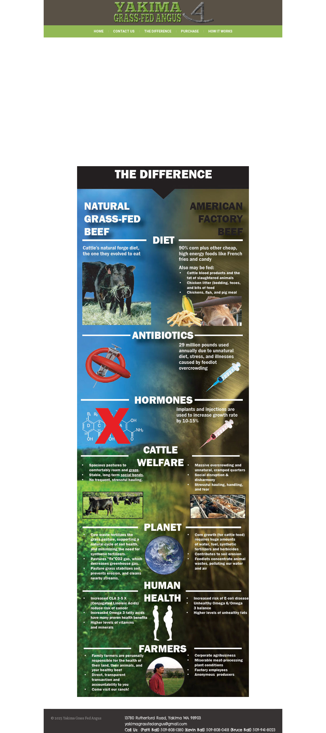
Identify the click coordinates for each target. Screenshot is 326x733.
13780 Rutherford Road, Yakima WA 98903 (163, 718)
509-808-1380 (172, 730)
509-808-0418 (217, 730)
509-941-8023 (264, 730)
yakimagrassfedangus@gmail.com (156, 724)
